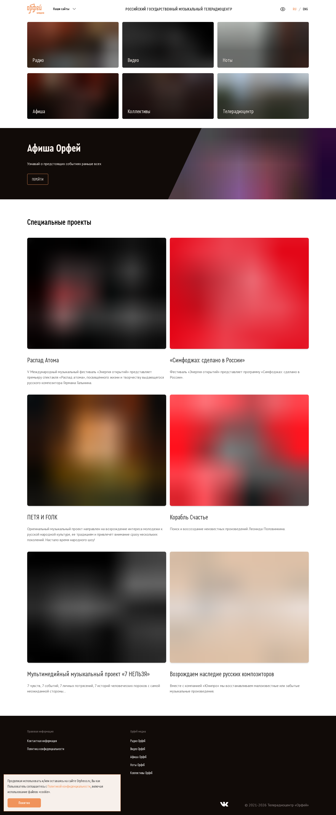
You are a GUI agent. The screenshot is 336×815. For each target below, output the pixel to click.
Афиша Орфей (138, 757)
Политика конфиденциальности (45, 749)
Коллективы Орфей (141, 773)
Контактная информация (42, 741)
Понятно (24, 803)
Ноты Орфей (137, 765)
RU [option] (294, 9)
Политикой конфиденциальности (69, 786)
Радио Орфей (137, 741)
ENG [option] (305, 9)
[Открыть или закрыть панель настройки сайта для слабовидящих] (282, 9)
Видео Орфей (137, 749)
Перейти (40, 179)
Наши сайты (61, 9)
